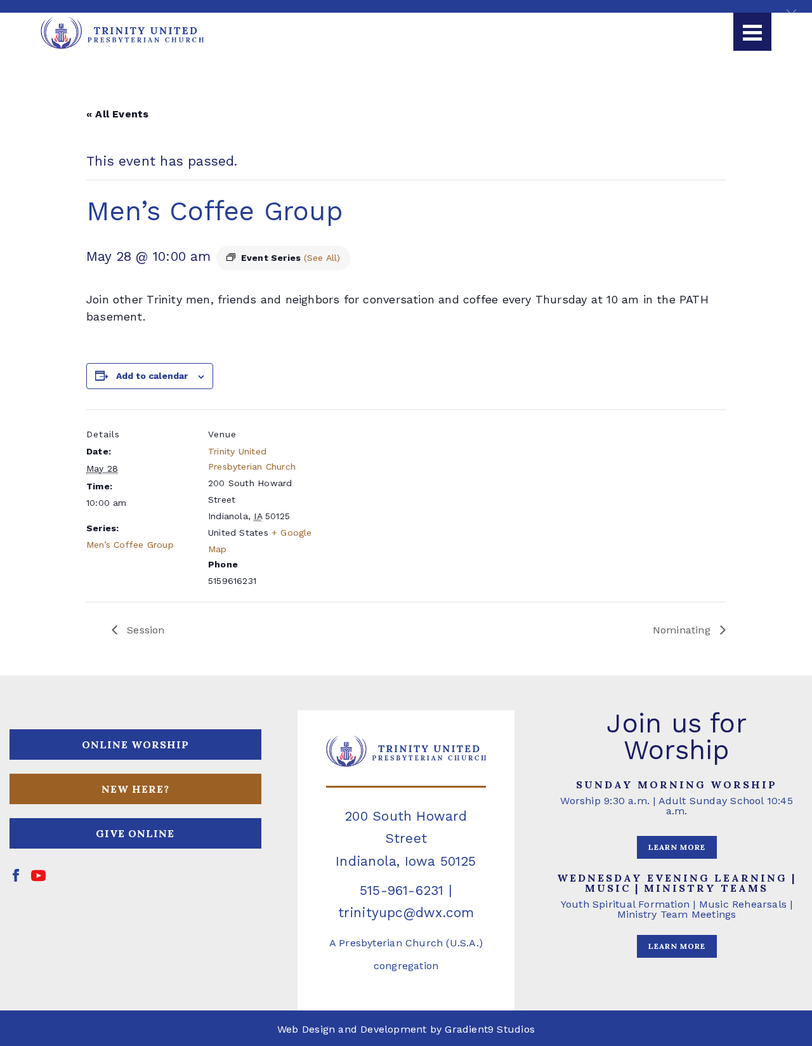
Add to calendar (152, 376)
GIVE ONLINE (135, 833)
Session (144, 630)
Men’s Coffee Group (130, 545)
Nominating (683, 630)
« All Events (117, 114)
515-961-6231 (402, 890)
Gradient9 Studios (490, 1029)
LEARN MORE (676, 847)
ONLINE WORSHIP (135, 744)
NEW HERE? (135, 789)
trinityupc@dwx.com (406, 912)
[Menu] (752, 32)
